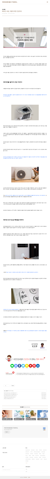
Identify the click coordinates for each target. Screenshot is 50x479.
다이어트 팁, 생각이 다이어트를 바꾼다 (10, 394)
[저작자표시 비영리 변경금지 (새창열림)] (16, 385)
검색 (23, 470)
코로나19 (27, 451)
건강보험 (43, 451)
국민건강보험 (28, 459)
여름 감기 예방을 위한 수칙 (8, 398)
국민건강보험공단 (37, 451)
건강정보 (33, 450)
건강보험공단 (43, 455)
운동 (40, 453)
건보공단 (31, 457)
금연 (43, 453)
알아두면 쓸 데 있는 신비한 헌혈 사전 (10, 392)
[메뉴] (47, 2)
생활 (6, 390)
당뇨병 (45, 459)
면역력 (33, 459)
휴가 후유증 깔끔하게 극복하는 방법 (10, 395)
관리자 (29, 477)
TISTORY (25, 477)
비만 (30, 455)
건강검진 (36, 453)
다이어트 (27, 453)
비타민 (32, 453)
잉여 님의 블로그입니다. (8, 429)
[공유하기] (7, 386)
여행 (33, 455)
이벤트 (41, 450)
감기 (42, 459)
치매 (31, 451)
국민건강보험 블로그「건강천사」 (9, 2)
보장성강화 (28, 450)
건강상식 (44, 457)
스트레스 (37, 455)
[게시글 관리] (8, 386)
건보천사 (36, 457)
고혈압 (27, 457)
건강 (4, 390)
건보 (37, 450)
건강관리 (37, 459)
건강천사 (45, 450)
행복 (40, 457)
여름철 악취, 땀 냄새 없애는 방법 (9, 397)
